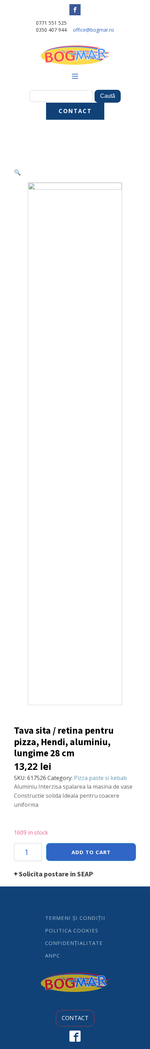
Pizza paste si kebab (100, 778)
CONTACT (75, 111)
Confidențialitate (74, 942)
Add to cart (91, 852)
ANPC (52, 955)
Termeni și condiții (75, 917)
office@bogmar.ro (93, 29)
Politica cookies (71, 930)
